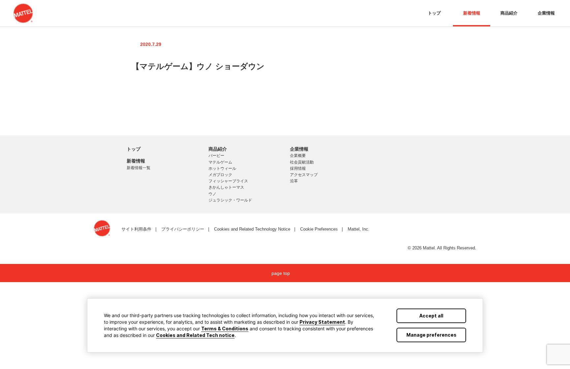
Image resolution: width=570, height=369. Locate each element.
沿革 (294, 181)
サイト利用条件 (136, 229)
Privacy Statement (322, 322)
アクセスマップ (304, 174)
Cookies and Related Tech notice (195, 335)
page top (280, 273)
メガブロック (220, 174)
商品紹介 (509, 13)
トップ (434, 13)
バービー (216, 155)
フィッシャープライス (228, 181)
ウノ (212, 194)
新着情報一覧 (138, 168)
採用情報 (298, 168)
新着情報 (471, 13)
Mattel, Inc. (358, 229)
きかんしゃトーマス (226, 187)
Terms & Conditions (224, 328)
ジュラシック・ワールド (230, 200)
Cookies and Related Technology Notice (252, 229)
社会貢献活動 (302, 162)
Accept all (431, 315)
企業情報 (546, 13)
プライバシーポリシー (182, 229)
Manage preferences (431, 335)
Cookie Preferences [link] (319, 229)
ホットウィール (222, 168)
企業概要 (298, 155)
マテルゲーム (220, 162)
